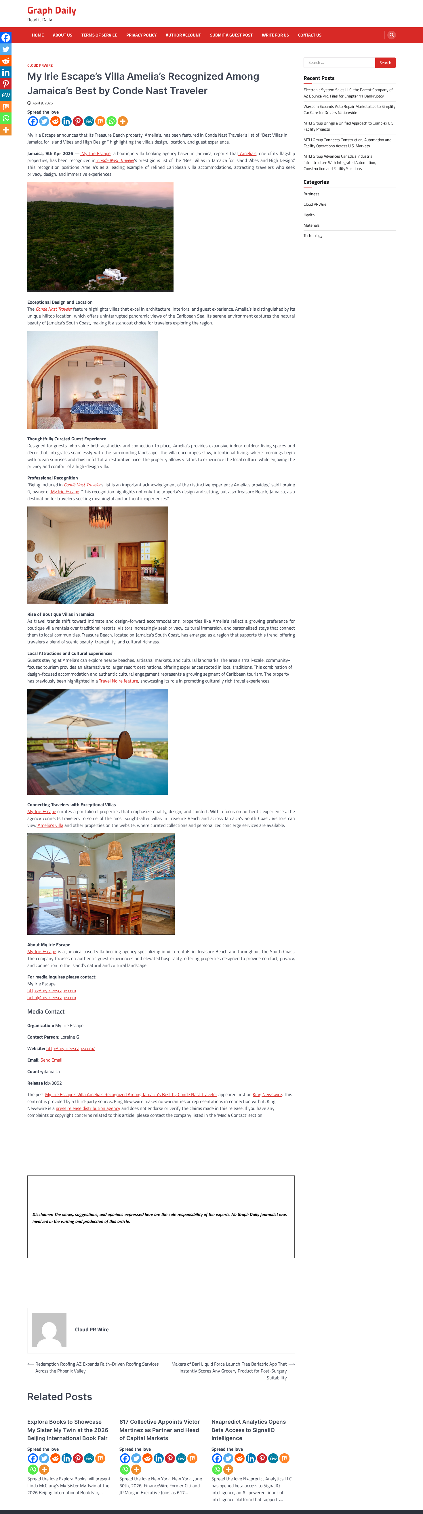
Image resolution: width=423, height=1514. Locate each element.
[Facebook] (33, 121)
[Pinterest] (78, 121)
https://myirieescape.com (51, 990)
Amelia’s (247, 153)
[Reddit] (55, 121)
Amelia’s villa (50, 825)
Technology (313, 235)
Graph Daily (51, 10)
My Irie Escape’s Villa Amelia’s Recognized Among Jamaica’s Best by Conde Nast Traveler (131, 1094)
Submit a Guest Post (231, 35)
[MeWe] (89, 121)
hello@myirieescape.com (51, 997)
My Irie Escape (95, 153)
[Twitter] (44, 121)
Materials (312, 225)
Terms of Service (99, 35)
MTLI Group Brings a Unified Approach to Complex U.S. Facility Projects (349, 126)
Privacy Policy (141, 35)
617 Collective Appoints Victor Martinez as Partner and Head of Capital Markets (159, 1430)
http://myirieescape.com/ (70, 1048)
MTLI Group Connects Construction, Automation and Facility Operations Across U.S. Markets (347, 142)
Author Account (183, 35)
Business (311, 194)
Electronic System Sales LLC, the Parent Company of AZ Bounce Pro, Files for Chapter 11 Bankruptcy (348, 93)
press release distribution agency (88, 1108)
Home (38, 35)
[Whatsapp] (111, 121)
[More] (123, 121)
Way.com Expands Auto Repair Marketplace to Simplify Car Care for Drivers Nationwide (349, 109)
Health (309, 214)
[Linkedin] (67, 121)
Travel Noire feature (118, 680)
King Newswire (267, 1094)
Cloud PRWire (40, 65)
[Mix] (100, 121)
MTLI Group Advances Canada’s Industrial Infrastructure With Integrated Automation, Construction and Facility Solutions (340, 162)
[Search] (391, 35)
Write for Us (275, 35)
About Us (62, 35)
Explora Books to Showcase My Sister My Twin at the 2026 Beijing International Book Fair (67, 1430)
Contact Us (309, 35)
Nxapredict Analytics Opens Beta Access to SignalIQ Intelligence (249, 1430)
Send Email (51, 1059)
